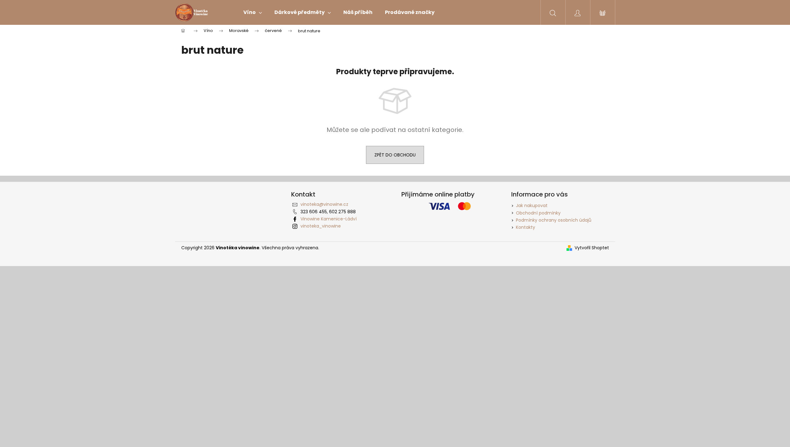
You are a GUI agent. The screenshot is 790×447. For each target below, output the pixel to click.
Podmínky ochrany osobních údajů (553, 220)
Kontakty (525, 227)
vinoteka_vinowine (320, 226)
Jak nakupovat (532, 205)
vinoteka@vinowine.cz (324, 204)
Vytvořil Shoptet (592, 248)
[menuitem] (252, 12)
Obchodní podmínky (538, 213)
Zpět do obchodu (395, 155)
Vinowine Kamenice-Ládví (328, 219)
